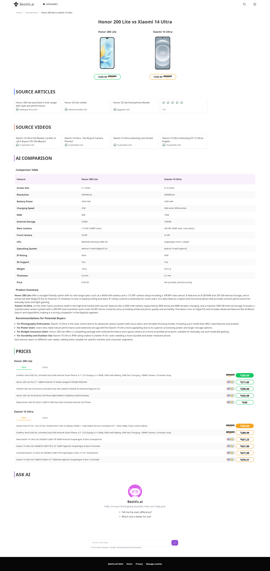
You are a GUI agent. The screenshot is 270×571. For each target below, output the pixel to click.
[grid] (135, 389)
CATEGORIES (52, 4)
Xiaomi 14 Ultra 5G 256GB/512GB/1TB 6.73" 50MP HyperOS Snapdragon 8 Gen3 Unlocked (58, 446)
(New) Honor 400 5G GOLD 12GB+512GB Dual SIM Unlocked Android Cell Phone (53, 402)
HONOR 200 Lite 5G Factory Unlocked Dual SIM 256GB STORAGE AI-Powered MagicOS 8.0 (58, 388)
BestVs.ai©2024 (115, 564)
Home (19, 12)
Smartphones (31, 12)
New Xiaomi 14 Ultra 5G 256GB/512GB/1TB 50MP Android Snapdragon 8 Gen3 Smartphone (59, 439)
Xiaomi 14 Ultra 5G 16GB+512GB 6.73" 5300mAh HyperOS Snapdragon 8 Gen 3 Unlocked (57, 459)
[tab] (24, 367)
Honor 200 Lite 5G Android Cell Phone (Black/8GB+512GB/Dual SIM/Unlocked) (52, 395)
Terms (129, 564)
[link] (19, 12)
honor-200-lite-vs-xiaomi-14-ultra (56, 12)
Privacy (139, 564)
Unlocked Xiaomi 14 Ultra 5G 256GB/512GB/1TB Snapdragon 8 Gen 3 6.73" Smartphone (57, 452)
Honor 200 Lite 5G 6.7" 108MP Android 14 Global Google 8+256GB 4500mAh (51, 382)
